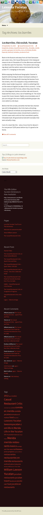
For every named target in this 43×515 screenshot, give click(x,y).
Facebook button (34, 2)
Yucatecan (13, 481)
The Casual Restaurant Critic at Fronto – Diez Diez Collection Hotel (13, 272)
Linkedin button (23, 2)
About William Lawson (10, 233)
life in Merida (14, 428)
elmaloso (15, 414)
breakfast (14, 396)
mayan (5, 438)
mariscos (17, 435)
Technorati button (30, 2)
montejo (19, 446)
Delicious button (16, 2)
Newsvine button (2, 2)
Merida (11, 438)
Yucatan (9, 474)
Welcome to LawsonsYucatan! (13, 229)
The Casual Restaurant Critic (12, 236)
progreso (11, 452)
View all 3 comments (10, 134)
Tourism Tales (8, 251)
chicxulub (31, 48)
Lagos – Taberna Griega (11, 300)
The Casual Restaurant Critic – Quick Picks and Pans (13, 315)
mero (22, 50)
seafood (10, 52)
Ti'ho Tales (17, 466)
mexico (13, 446)
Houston (16, 417)
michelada (28, 50)
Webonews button (20, 2)
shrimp (6, 466)
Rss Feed (40, 2)
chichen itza (7, 408)
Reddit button (26, 2)
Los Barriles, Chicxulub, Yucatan (20, 42)
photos (6, 452)
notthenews (17, 449)
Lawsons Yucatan (12, 420)
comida (13, 408)
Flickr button (9, 2)
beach (10, 396)
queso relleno (18, 451)
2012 (6, 395)
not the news (8, 449)
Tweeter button (37, 2)
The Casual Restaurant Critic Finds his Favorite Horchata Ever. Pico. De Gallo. (12, 279)
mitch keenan (8, 366)
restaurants (17, 461)
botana (11, 48)
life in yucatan (9, 435)
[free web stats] (5, 180)
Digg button (12, 2)
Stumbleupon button (6, 2)
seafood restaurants (15, 464)
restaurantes (10, 454)
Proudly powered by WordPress (11, 511)
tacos (12, 466)
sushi (9, 466)
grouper (10, 50)
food (12, 417)
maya (21, 434)
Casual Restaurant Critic (26, 46)
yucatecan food (24, 52)
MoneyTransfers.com (13, 160)
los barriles (17, 50)
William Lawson (13, 469)
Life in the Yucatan (13, 431)
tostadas (16, 52)
